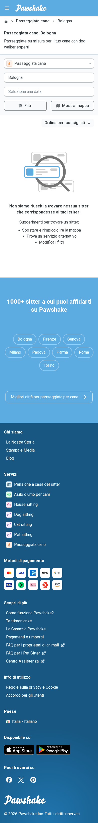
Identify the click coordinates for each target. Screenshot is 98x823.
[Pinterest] (33, 780)
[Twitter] (21, 780)
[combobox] (49, 64)
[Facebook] (9, 780)
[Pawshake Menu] (7, 8)
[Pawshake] (31, 8)
